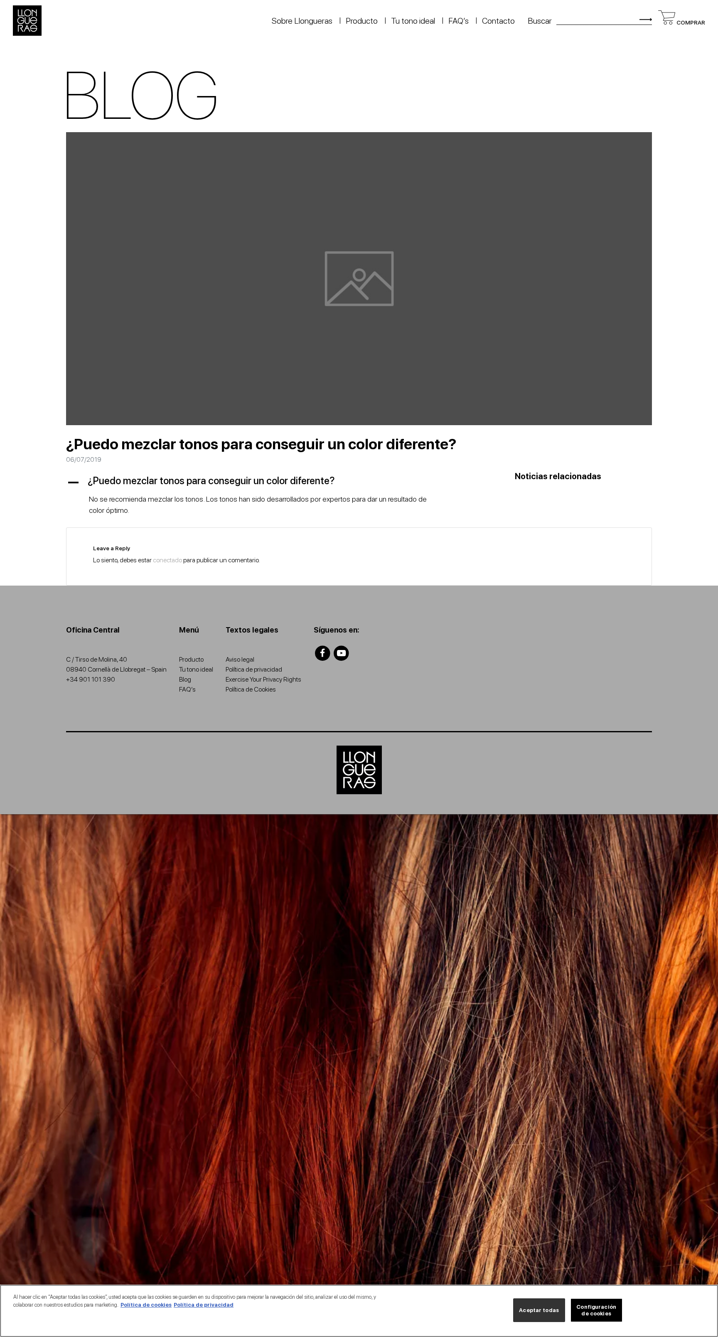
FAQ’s (458, 21)
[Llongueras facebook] (323, 653)
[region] (359, 1311)
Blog (185, 679)
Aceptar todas (539, 1310)
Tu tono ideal (413, 21)
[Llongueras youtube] (342, 653)
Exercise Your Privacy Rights (263, 679)
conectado (167, 560)
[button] (259, 481)
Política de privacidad (254, 669)
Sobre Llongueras (302, 21)
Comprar (690, 22)
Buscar (540, 21)
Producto (362, 21)
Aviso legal (240, 659)
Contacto (498, 21)
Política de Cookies (251, 689)
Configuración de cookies (596, 1310)
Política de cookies (146, 1305)
